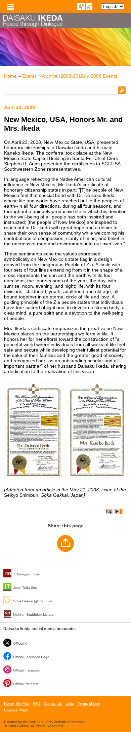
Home (10, 76)
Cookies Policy (16, 710)
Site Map (22, 703)
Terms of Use (89, 703)
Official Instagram (26, 670)
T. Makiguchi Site (26, 574)
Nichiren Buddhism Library (33, 614)
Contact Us (53, 703)
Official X (20, 643)
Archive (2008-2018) (63, 76)
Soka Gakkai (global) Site (32, 601)
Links (70, 703)
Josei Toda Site (25, 587)
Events (29, 76)
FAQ (36, 703)
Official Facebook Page (31, 657)
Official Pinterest (25, 684)
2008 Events (104, 76)
